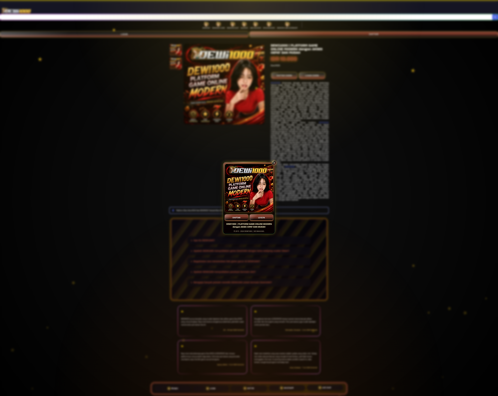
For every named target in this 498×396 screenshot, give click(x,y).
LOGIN (261, 217)
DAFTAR (237, 217)
